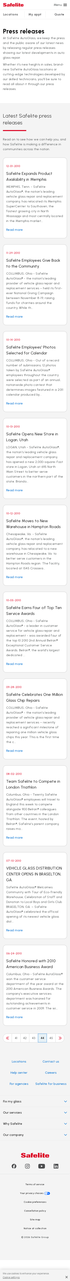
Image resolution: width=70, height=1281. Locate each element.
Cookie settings (11, 1277)
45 (51, 1038)
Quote (59, 14)
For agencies (19, 1084)
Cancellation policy (35, 1210)
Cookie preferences (35, 1202)
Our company (13, 1135)
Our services (12, 1112)
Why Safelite (12, 1124)
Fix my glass (12, 1101)
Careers (51, 1072)
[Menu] (65, 5)
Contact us (51, 1061)
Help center (19, 1072)
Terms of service (34, 1184)
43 (33, 1038)
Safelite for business (50, 1084)
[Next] (59, 1038)
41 (16, 1038)
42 (25, 1038)
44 (42, 1038)
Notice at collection (35, 1228)
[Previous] (7, 1038)
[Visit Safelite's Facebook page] (14, 1167)
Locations (10, 14)
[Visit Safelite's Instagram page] (27, 1167)
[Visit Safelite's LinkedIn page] (56, 1167)
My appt (34, 14)
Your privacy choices (31, 1193)
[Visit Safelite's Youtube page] (41, 1167)
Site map (35, 1219)
